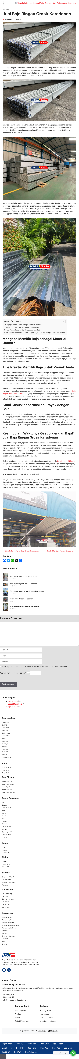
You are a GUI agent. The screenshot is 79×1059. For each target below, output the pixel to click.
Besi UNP (6, 1052)
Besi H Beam (58, 1044)
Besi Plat (56, 1048)
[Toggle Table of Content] (62, 321)
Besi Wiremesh (31, 1052)
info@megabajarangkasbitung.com (15, 1000)
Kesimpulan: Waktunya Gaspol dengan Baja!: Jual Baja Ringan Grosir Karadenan (35, 333)
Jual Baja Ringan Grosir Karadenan (23, 584)
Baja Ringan (6, 9)
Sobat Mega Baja (15, 704)
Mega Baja (54, 1031)
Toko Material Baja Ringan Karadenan (24, 606)
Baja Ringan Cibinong (66, 461)
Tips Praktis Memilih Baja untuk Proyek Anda (22, 327)
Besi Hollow (7, 1048)
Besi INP (19, 1048)
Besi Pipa (44, 1048)
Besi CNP (45, 1044)
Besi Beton (31, 1044)
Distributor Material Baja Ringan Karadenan (22, 551)
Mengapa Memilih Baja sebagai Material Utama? (23, 325)
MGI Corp (42, 1031)
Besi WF (17, 1052)
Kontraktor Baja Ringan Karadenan (60, 551)
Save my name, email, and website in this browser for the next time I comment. (35, 667)
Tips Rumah (13, 707)
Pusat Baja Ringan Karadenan (21, 599)
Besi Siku (68, 1048)
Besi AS (19, 1044)
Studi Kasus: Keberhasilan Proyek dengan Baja (23, 330)
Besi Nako (32, 1048)
